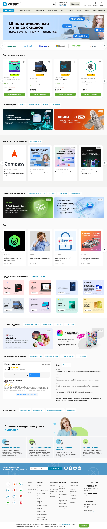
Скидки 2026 (70, 10)
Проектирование (59, 77)
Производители (25, 10)
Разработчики (32, 489)
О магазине (40, 485)
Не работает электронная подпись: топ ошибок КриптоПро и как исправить (78, 386)
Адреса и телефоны (42, 487)
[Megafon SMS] (21, 490)
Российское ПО (40, 10)
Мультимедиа (9, 410)
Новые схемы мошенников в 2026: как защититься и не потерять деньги (77, 380)
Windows (45, 104)
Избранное (95, 5)
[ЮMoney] (21, 484)
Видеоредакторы (25, 410)
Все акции (35, 276)
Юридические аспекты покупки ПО (63, 495)
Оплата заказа (41, 493)
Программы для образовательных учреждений (64, 501)
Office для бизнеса (34, 104)
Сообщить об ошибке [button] (89, 511)
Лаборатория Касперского (37, 193)
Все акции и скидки (35, 141)
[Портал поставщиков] (21, 496)
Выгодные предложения (15, 141)
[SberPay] (8, 490)
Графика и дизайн (11, 324)
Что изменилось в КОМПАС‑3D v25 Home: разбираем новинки (74, 392)
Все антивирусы (75, 193)
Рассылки (52, 496)
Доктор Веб (51, 193)
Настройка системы (36, 356)
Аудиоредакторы (38, 410)
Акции (62, 10)
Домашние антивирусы (14, 193)
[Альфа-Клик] (14, 490)
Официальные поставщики (40, 447)
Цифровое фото (47, 324)
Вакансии (72, 502)
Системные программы (14, 356)
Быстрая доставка (90, 447)
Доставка (79, 10)
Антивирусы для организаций (88, 78)
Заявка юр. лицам (52, 10)
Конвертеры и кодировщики (55, 410)
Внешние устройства (67, 356)
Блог (5, 225)
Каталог (43, 276)
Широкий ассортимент (11, 447)
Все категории (56, 104)
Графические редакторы (31, 324)
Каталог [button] (10, 10)
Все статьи (66, 365)
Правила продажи (42, 505)
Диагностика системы (51, 356)
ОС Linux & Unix (34, 78)
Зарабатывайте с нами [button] (99, 10)
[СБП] (14, 502)
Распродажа (53, 493)
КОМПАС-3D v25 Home (61, 79)
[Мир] (8, 502)
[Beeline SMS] (8, 496)
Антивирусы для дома (9, 77)
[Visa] (8, 484)
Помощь (87, 10)
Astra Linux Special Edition (36, 81)
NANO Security (63, 193)
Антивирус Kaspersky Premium (12, 79)
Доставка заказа (41, 495)
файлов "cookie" (66, 524)
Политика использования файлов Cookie (41, 510)
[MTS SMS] (15, 496)
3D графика (58, 324)
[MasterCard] (14, 484)
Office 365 (22, 104)
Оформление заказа (42, 490)
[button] (85, 4)
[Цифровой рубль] (21, 502)
